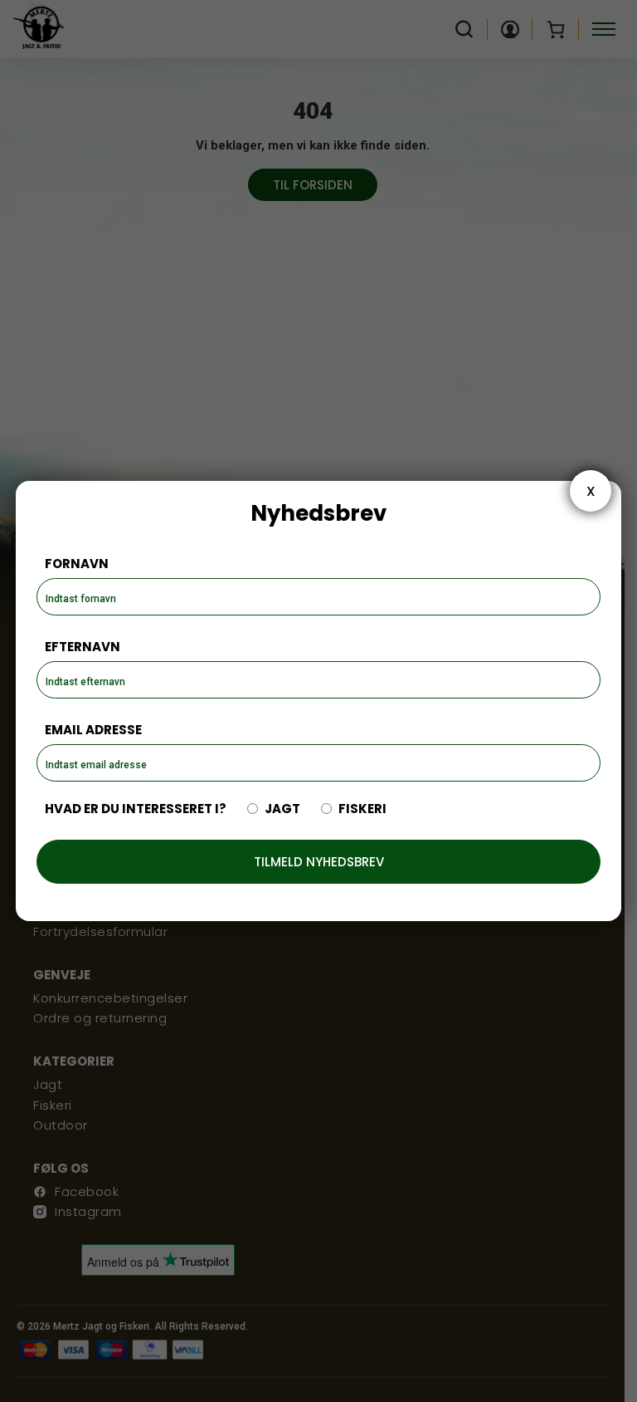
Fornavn (77, 563)
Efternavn (82, 646)
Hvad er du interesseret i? (135, 808)
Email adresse (93, 729)
